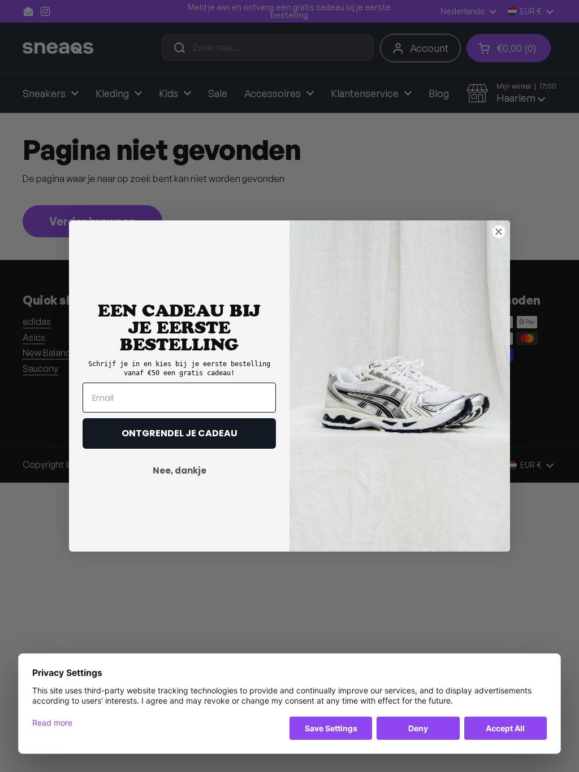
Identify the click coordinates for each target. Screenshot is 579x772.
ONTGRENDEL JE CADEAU (179, 433)
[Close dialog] (498, 231)
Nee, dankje (179, 470)
